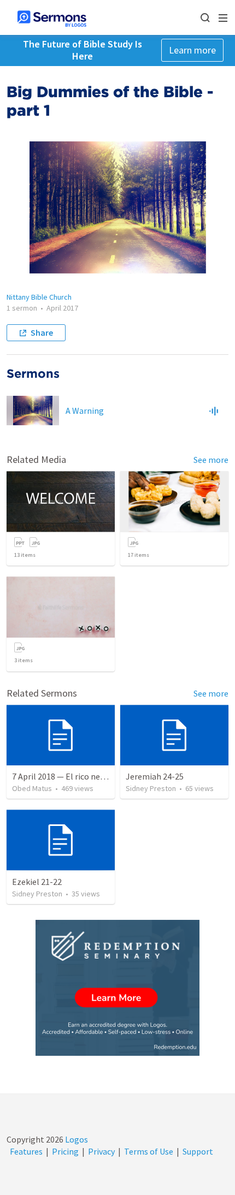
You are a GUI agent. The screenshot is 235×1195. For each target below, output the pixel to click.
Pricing (65, 1151)
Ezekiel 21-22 (37, 881)
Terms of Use (148, 1151)
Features (26, 1151)
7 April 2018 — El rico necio (61, 776)
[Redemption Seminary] (117, 988)
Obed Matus (32, 788)
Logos (75, 1139)
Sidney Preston (151, 788)
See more (210, 459)
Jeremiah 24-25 (155, 776)
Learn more (192, 50)
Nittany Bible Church (39, 297)
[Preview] (213, 410)
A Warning (85, 410)
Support (198, 1151)
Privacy (101, 1151)
